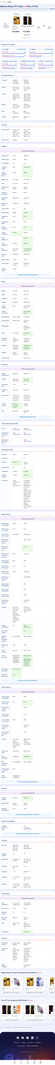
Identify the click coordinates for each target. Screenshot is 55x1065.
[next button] (52, 985)
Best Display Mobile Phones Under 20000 (27, 274)
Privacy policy (21, 1046)
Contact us (30, 1042)
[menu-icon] (1, 2)
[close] (20, 17)
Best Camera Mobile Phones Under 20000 (27, 680)
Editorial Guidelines (32, 1046)
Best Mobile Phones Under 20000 (27, 416)
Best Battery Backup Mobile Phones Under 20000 (27, 814)
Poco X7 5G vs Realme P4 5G (12, 1020)
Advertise (38, 1042)
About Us (17, 1042)
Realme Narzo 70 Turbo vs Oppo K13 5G (35, 992)
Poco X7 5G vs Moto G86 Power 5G (35, 1020)
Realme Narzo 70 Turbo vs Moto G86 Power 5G (12, 992)
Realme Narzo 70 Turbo (15, 28)
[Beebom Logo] (7, 2)
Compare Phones (9, 1027)
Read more (52, 8)
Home (2, 1027)
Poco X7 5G (27, 26)
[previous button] (2, 985)
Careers (23, 1042)
